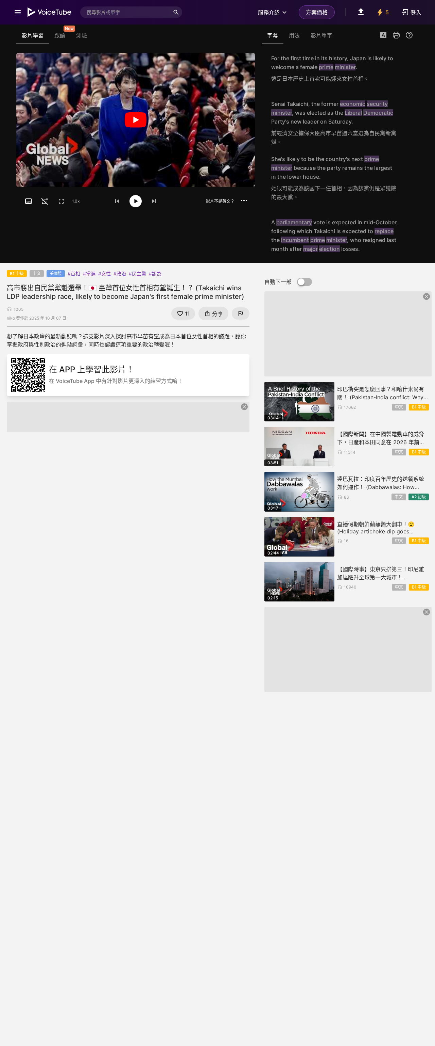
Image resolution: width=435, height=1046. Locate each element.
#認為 (155, 273)
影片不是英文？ (220, 201)
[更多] (244, 200)
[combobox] (125, 12)
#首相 (74, 273)
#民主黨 (137, 273)
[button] (383, 36)
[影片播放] (135, 120)
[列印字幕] (396, 35)
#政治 (120, 273)
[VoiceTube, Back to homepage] (49, 12)
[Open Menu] (18, 12)
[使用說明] (409, 35)
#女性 (104, 273)
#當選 (89, 273)
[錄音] (405, 68)
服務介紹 (269, 12)
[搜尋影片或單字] (176, 12)
